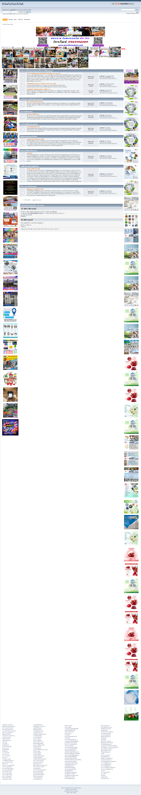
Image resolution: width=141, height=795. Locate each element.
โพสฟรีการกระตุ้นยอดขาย (107, 758)
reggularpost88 (110, 76)
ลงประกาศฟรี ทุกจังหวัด (7, 762)
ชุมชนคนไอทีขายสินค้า (38, 743)
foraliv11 (108, 127)
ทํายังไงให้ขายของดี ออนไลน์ (8, 726)
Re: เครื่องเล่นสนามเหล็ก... (107, 192)
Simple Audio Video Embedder (71, 791)
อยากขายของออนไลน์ (38, 771)
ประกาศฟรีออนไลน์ (37, 737)
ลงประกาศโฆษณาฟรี (7, 776)
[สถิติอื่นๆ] (23, 216)
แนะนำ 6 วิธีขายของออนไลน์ (39, 769)
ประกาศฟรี (4, 743)
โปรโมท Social (36, 751)
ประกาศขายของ (5, 752)
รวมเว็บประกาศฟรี (6, 737)
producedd (109, 90)
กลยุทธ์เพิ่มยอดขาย (37, 728)
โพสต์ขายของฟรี (6, 738)
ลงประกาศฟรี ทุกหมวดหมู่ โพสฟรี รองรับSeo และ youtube (44, 73)
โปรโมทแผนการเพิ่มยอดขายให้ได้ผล (109, 745)
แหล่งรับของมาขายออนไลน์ (107, 731)
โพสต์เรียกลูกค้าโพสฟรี (70, 767)
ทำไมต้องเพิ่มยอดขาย (105, 752)
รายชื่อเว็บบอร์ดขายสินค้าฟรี (39, 759)
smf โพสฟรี (67, 735)
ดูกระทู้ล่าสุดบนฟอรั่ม (26, 215)
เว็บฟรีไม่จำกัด (5, 745)
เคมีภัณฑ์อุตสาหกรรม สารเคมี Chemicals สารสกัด (41, 83)
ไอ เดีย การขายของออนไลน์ (71, 744)
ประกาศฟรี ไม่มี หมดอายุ (7, 768)
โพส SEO (103, 775)
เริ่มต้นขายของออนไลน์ (38, 773)
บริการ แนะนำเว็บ (6, 755)
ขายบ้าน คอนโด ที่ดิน (7, 766)
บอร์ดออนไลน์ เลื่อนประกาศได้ (35, 139)
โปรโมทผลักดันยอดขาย (106, 744)
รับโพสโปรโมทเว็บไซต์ (12, 4)
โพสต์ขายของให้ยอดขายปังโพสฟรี (72, 753)
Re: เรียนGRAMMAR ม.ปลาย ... (108, 77)
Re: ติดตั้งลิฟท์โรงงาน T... (106, 91)
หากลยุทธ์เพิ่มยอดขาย (38, 724)
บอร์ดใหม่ (29, 153)
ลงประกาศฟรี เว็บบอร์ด (33, 169)
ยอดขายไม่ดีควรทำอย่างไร (107, 748)
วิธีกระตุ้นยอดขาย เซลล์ (106, 727)
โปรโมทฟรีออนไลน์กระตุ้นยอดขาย (108, 761)
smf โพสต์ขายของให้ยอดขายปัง (72, 752)
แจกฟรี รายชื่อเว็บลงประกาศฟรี (40, 749)
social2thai (109, 155)
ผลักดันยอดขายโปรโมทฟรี (107, 742)
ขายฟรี (102, 753)
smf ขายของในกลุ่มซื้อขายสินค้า (72, 755)
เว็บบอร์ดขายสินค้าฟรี (38, 762)
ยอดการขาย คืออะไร (105, 755)
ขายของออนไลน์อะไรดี (106, 733)
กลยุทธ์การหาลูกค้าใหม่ (7, 724)
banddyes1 (109, 115)
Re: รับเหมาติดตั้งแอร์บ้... (106, 129)
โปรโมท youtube (37, 752)
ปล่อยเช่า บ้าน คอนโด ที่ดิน (8, 765)
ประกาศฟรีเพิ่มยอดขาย (106, 762)
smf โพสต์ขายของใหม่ (33, 127)
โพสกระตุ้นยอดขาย (105, 725)
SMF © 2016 (70, 787)
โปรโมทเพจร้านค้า (105, 778)
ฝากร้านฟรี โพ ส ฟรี (6, 771)
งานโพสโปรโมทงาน (37, 732)
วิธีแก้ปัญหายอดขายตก (106, 728)
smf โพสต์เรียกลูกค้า (69, 766)
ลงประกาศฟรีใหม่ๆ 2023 (38, 745)
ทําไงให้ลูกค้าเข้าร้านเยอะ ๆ (39, 726)
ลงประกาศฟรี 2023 (6, 777)
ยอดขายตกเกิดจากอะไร (106, 750)
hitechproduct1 (110, 173)
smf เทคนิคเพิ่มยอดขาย (70, 778)
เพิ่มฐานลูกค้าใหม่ (6, 734)
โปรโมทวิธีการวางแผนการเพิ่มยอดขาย (109, 747)
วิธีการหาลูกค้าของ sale (7, 728)
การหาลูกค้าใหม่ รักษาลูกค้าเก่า (9, 731)
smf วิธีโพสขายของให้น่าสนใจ (71, 775)
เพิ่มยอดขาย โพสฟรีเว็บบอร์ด (35, 189)
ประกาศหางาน (5, 754)
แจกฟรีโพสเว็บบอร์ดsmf (38, 755)
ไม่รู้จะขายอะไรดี (68, 725)
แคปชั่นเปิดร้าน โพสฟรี (70, 773)
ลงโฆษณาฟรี (104, 776)
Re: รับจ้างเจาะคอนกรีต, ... (107, 142)
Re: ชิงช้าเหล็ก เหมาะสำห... (107, 116)
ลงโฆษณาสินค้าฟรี (6, 740)
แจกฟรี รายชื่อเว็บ (37, 754)
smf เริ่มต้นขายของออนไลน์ (71, 742)
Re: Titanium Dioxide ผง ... (107, 85)
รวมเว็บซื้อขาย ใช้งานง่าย (8, 760)
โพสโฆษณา (5, 751)
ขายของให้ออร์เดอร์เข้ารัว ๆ (71, 764)
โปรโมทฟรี (103, 739)
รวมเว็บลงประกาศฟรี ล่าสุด (8, 735)
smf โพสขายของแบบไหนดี (71, 758)
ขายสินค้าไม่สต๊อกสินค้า (70, 730)
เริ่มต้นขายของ (104, 730)
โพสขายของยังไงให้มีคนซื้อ (71, 756)
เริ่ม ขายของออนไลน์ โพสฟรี (71, 747)
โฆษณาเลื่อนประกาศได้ (38, 766)
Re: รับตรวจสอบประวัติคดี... (107, 104)
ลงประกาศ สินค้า (37, 738)
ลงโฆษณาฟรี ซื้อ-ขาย (33, 114)
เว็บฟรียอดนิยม (5, 749)
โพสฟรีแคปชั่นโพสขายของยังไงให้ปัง (73, 759)
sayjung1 (109, 141)
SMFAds (67, 789)
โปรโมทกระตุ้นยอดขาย (106, 759)
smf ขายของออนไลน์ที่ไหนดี (71, 748)
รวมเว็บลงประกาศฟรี (7, 779)
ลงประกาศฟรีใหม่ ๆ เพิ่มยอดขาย (108, 767)
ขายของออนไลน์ (36, 768)
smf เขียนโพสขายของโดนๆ (71, 772)
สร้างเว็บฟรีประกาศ (37, 779)
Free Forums (74, 789)
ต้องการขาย (4, 763)
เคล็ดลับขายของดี (37, 729)
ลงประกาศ (4, 757)
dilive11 (55, 211)
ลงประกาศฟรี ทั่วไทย (7, 774)
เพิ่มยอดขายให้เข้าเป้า (106, 736)
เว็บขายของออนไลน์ (69, 745)
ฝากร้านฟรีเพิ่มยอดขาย (106, 766)
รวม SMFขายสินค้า (37, 735)
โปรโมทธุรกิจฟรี (37, 746)
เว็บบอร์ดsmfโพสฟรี (37, 757)
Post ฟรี (103, 770)
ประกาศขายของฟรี (105, 772)
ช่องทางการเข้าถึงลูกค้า (7, 732)
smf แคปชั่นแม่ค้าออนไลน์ (70, 761)
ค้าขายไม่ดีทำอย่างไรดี (38, 731)
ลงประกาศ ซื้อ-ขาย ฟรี (38, 742)
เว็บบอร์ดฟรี (103, 738)
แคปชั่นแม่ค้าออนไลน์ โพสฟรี (71, 762)
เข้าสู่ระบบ (21, 10)
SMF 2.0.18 (64, 787)
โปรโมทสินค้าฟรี (37, 748)
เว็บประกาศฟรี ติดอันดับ (7, 769)
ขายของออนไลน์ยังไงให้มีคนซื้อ (71, 728)
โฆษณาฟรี (4, 742)
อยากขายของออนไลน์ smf (70, 739)
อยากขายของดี (68, 727)
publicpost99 (109, 102)
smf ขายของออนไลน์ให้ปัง (70, 769)
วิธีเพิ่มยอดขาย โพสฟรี (70, 776)
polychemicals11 (110, 83)
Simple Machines (77, 787)
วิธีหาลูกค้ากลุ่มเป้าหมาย (7, 729)
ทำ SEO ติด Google (6, 746)
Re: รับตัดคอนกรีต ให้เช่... (106, 175)
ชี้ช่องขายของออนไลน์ (38, 776)
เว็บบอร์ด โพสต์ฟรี (37, 740)
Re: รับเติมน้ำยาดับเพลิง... (106, 157)
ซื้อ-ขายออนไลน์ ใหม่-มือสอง (35, 102)
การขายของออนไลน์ (37, 777)
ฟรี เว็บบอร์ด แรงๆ (37, 763)
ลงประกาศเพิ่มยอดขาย (106, 764)
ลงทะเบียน (28, 10)
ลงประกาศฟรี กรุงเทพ (7, 773)
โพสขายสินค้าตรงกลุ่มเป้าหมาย (40, 765)
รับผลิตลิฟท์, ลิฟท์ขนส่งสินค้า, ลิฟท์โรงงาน (39, 89)
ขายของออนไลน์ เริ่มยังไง (38, 774)
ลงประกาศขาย (5, 748)
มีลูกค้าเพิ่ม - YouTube (106, 741)
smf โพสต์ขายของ (69, 770)
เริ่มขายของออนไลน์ (69, 731)
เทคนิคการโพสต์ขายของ (70, 750)
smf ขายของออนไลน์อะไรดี (71, 736)
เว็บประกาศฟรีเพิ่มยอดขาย (107, 769)
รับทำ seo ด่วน (68, 733)
